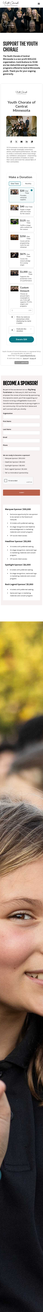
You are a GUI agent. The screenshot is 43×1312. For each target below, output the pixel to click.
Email (5, 437)
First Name (7, 421)
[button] (38, 3)
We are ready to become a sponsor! (16, 455)
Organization (8, 413)
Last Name (7, 429)
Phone (5, 445)
